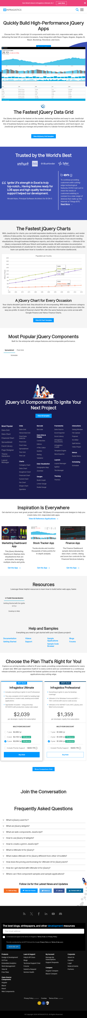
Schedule (75, 465)
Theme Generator (6, 455)
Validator (40, 458)
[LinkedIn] (46, 914)
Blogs (71, 638)
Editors (39, 444)
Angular (4, 982)
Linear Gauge (41, 484)
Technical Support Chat (32, 963)
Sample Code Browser (53, 645)
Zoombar (40, 471)
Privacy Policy (52, 937)
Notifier (39, 451)
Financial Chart (8, 438)
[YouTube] (53, 914)
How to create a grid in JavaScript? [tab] (22, 844)
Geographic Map (43, 467)
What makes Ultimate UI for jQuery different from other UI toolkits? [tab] (36, 856)
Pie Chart (22, 482)
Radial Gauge (41, 487)
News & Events (73, 966)
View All (4, 969)
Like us (60, 890)
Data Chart (6, 434)
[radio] (5, 732)
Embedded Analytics (9, 963)
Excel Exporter (59, 433)
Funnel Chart (23, 479)
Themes (57, 480)
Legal (70, 963)
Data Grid (6, 430)
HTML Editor (41, 448)
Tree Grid (22, 452)
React (4, 988)
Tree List (22, 456)
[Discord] (60, 914)
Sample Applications (52, 639)
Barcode (40, 429)
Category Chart (24, 465)
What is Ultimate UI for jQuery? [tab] (20, 850)
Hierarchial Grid (24, 433)
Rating (39, 454)
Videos (28, 638)
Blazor (4, 985)
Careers (70, 960)
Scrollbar (75, 440)
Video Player (76, 447)
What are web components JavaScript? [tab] (24, 832)
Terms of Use (41, 937)
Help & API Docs (29, 957)
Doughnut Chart (25, 472)
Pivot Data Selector (23, 437)
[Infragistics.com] (14, 10)
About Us (71, 957)
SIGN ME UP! (13, 947)
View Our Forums (29, 890)
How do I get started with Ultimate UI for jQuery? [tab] (28, 868)
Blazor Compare (51, 974)
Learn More (61, 3)
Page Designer (8, 450)
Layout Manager (5, 461)
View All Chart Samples (43, 320)
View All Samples (43, 416)
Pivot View (23, 445)
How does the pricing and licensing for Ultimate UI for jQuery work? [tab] (37, 862)
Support (28, 641)
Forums (72, 641)
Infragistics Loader (58, 446)
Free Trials (5, 972)
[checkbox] (5, 748)
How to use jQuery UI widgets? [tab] (20, 838)
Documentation (9, 638)
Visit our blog (12, 890)
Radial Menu (76, 456)
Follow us (46, 890)
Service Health (29, 972)
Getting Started (9, 641)
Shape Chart (23, 486)
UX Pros (4, 960)
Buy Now (22, 755)
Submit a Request (30, 969)
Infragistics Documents (58, 441)
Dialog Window (77, 429)
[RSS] (24, 914)
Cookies (44, 998)
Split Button (76, 443)
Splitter (57, 467)
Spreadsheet (7, 442)
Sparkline (22, 489)
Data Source (58, 429)
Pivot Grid (22, 442)
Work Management (8, 966)
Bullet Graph (41, 480)
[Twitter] (31, 914)
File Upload (76, 433)
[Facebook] (38, 914)
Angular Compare (52, 971)
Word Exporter (59, 454)
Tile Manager (59, 470)
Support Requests (52, 962)
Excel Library (7, 446)
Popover (75, 436)
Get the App (13, 568)
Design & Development (10, 957)
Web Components (8, 991)
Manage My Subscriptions (51, 958)
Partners (71, 969)
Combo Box (41, 441)
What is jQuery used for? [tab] (17, 820)
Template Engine (60, 450)
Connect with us (75, 890)
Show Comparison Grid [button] (43, 769)
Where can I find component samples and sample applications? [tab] (35, 874)
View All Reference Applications (42, 518)
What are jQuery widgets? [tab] (18, 826)
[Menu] (82, 9)
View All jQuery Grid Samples (43, 136)
